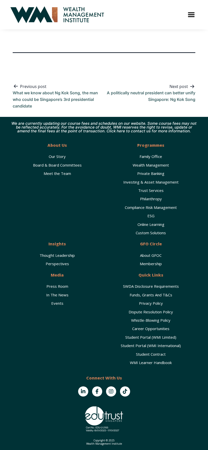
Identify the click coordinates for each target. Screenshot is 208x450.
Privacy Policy (151, 303)
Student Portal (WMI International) (151, 345)
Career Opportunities (150, 328)
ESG (150, 215)
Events (57, 303)
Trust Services (151, 190)
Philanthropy (151, 198)
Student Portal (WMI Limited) (150, 337)
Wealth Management (151, 165)
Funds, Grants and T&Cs (151, 294)
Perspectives (57, 263)
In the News (57, 294)
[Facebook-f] (97, 391)
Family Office (151, 156)
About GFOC (151, 255)
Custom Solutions (151, 232)
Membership (151, 263)
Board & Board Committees (57, 165)
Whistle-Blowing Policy (150, 320)
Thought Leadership (57, 255)
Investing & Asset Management (151, 182)
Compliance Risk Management (151, 207)
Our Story (57, 156)
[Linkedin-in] (83, 391)
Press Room (57, 286)
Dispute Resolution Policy (151, 311)
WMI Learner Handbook (151, 362)
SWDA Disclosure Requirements (151, 286)
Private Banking (150, 173)
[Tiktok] (125, 391)
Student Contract (151, 354)
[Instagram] (111, 391)
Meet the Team (57, 173)
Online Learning (150, 224)
